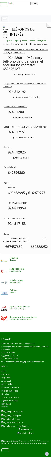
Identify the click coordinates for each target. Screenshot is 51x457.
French (24, 41)
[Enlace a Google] (10, 3)
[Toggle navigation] (4, 18)
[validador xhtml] (25, 433)
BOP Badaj (6, 404)
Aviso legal (6, 381)
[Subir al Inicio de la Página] (47, 454)
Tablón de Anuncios (10, 397)
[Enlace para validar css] (25, 429)
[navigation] (22, 3)
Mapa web (6, 377)
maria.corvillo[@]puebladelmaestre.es (27, 361)
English (17, 41)
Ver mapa (5, 349)
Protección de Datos (10, 387)
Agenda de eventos (10, 400)
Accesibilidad (7, 384)
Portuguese (41, 41)
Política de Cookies (9, 391)
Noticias (5, 394)
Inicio (3, 371)
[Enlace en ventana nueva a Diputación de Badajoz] (10, 441)
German (32, 41)
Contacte (5, 374)
